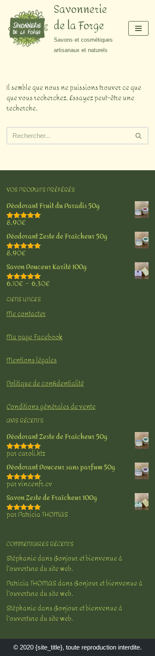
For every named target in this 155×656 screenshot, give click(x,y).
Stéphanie (21, 558)
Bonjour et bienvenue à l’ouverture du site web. (64, 563)
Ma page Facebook (34, 337)
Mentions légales (31, 360)
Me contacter (26, 314)
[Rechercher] (139, 135)
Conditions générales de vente (51, 407)
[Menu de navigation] (138, 28)
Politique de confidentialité (45, 383)
